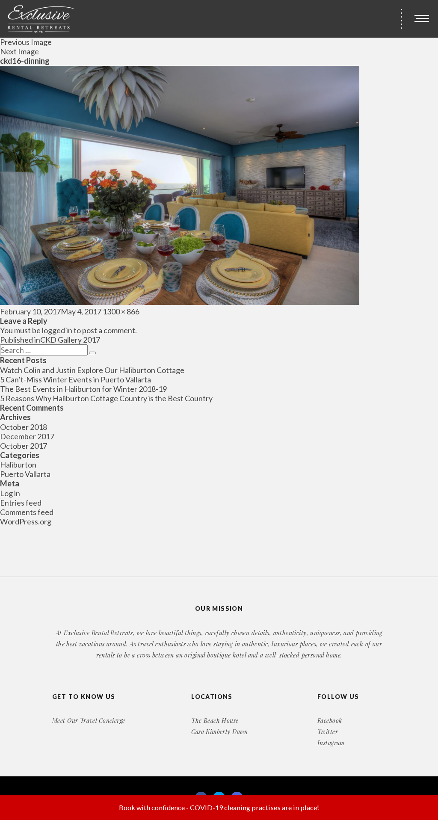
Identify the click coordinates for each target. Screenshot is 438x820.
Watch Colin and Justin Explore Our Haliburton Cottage (92, 370)
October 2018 (23, 427)
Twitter (327, 732)
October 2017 (23, 445)
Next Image (19, 51)
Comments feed (26, 512)
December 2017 (27, 436)
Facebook (329, 720)
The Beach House (214, 720)
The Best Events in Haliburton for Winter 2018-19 (83, 389)
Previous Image (26, 42)
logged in (57, 330)
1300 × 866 (121, 311)
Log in (10, 493)
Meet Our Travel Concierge (88, 720)
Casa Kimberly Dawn (219, 732)
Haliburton (18, 464)
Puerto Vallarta (25, 474)
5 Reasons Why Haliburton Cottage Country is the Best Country (106, 398)
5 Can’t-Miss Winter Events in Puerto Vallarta (75, 379)
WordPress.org (25, 521)
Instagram (331, 743)
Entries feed (20, 502)
